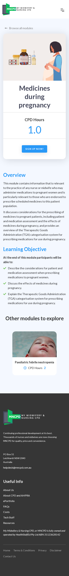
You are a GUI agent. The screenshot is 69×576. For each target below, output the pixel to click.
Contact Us (9, 556)
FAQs (6, 506)
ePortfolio (9, 500)
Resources (9, 522)
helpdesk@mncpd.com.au (17, 467)
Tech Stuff (8, 517)
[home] (18, 9)
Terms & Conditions (24, 550)
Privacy (42, 550)
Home (6, 550)
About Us (8, 489)
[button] (62, 10)
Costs (6, 511)
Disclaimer (56, 550)
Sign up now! (34, 148)
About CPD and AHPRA (16, 495)
